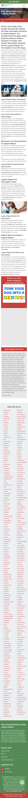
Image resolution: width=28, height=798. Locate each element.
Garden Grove (7, 585)
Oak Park (19, 447)
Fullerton (6, 583)
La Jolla (6, 635)
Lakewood (6, 662)
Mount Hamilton (21, 416)
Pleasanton (20, 495)
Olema (19, 452)
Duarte (5, 545)
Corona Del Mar (8, 516)
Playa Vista (20, 493)
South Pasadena (21, 626)
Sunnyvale (20, 645)
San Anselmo (20, 545)
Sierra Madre (20, 608)
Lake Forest (7, 658)
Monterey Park (7, 716)
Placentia (19, 489)
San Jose (19, 562)
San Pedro (20, 579)
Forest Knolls (7, 576)
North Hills (20, 437)
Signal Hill (20, 610)
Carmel (6, 483)
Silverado (19, 612)
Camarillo (6, 470)
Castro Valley (7, 493)
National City (20, 420)
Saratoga (19, 597)
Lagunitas (6, 653)
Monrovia (6, 708)
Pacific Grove (20, 460)
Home (2, 19)
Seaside (19, 603)
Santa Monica (21, 591)
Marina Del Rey (8, 693)
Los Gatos (6, 683)
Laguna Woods (8, 651)
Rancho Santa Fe (22, 522)
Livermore (6, 670)
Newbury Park (21, 427)
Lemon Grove (7, 668)
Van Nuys (19, 681)
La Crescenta (7, 631)
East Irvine (6, 547)
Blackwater (7, 454)
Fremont (6, 581)
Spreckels (20, 628)
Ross (18, 539)
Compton (6, 512)
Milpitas (6, 701)
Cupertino (6, 531)
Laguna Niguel (8, 19)
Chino (5, 501)
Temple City (20, 656)
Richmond (20, 535)
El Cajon (6, 549)
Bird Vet (3, 754)
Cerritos (6, 497)
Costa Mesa (7, 522)
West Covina (20, 693)
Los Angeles (7, 681)
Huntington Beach (8, 616)
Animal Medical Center (11, 796)
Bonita (5, 458)
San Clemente (21, 547)
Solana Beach (21, 616)
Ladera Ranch (7, 643)
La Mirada (6, 639)
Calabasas (7, 468)
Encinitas (6, 564)
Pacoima (19, 464)
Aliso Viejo (7, 418)
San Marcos (20, 572)
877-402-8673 (14, 2)
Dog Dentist (4, 756)
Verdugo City (20, 687)
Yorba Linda (20, 714)
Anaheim (6, 427)
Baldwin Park (7, 437)
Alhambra (6, 416)
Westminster (20, 701)
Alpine (5, 420)
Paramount (20, 474)
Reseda (19, 533)
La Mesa (6, 637)
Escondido (6, 568)
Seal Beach (20, 601)
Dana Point (7, 535)
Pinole (19, 487)
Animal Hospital (5, 751)
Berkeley (6, 449)
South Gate (20, 624)
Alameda (6, 412)
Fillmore (6, 572)
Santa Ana (20, 585)
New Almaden (21, 422)
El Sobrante (7, 558)
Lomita (5, 672)
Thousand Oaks (21, 658)
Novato (19, 445)
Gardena (6, 587)
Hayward (6, 612)
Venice (19, 683)
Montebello (7, 712)
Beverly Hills (7, 452)
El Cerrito (6, 551)
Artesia (6, 431)
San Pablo (20, 576)
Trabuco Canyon (21, 666)
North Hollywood (21, 439)
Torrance (19, 664)
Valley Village (21, 678)
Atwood (6, 433)
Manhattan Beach (8, 689)
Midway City (7, 697)
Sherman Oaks (21, 606)
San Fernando (21, 554)
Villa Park (19, 689)
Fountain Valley (8, 579)
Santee (19, 595)
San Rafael (20, 583)
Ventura (19, 685)
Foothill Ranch (8, 574)
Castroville (6, 495)
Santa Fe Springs (22, 589)
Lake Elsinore (7, 656)
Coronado (6, 518)
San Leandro (20, 568)
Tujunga (19, 668)
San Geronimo (21, 560)
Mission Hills (7, 703)
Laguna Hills (7, 647)
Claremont (6, 510)
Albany (6, 414)
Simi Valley (20, 614)
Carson (6, 491)
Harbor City (7, 603)
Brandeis (6, 460)
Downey (6, 543)
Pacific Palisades (22, 462)
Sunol (18, 647)
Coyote (6, 526)
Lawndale (6, 666)
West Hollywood (21, 697)
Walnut (19, 691)
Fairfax (5, 570)
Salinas (19, 543)
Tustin (19, 670)
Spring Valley (20, 631)
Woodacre (20, 710)
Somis (19, 620)
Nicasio (19, 435)
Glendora (6, 591)
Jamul (5, 626)
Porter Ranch (20, 512)
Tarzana (19, 653)
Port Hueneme (21, 506)
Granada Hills (7, 595)
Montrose (19, 410)
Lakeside (6, 660)
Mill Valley (6, 699)
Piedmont (19, 485)
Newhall (19, 429)
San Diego (20, 549)
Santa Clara (20, 587)
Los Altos (6, 678)
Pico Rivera (20, 483)
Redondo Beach (21, 531)
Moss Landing (21, 414)
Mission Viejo (7, 705)
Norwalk (19, 443)
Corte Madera (7, 520)
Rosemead (20, 537)
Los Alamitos (7, 676)
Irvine (5, 624)
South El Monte (21, 622)
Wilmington (20, 705)
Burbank (6, 466)
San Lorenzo (20, 570)
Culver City (7, 529)
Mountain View (21, 418)
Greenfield (6, 599)
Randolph (20, 529)
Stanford (19, 633)
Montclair (6, 710)
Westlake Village (21, 699)
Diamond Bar (7, 539)
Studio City (20, 639)
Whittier (19, 703)
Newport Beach (21, 431)
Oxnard (19, 458)
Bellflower (6, 443)
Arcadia (6, 429)
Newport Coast (21, 433)
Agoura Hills (7, 410)
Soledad (19, 618)
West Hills (20, 695)
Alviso (5, 424)
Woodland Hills (21, 712)
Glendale (6, 589)
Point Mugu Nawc (22, 497)
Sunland (19, 643)
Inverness (6, 622)
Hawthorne (7, 610)
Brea (5, 462)
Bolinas (6, 456)
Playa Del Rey (21, 491)
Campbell (6, 472)
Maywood (6, 695)
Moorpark (19, 412)
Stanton (19, 635)
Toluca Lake (20, 660)
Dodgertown (7, 541)
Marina (5, 691)
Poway (19, 514)
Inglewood (6, 620)
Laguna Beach (8, 645)
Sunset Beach (21, 649)
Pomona (19, 504)
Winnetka (19, 708)
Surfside (19, 651)
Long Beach (7, 674)
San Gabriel (20, 558)
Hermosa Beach (8, 614)
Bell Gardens (7, 441)
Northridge (20, 441)
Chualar (6, 506)
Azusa (5, 435)
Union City (20, 672)
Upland (19, 676)
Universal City (21, 674)
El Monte (6, 554)
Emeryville (6, 562)
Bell (5, 439)
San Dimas (20, 551)
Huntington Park (8, 618)
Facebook (20, 796)
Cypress (6, 533)
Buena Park (7, 464)
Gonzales (6, 593)
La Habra (6, 633)
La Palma (6, 641)
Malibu (5, 687)
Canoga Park (7, 474)
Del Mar (6, 537)
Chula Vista (7, 508)
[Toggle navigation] (23, 5)
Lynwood (6, 685)
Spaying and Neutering (7, 759)
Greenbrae (6, 597)
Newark (19, 424)
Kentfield (6, 628)
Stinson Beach (21, 637)
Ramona (19, 516)
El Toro (6, 560)
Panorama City (21, 472)
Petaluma (19, 481)
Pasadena (20, 477)
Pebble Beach (21, 479)
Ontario (19, 454)
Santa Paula (20, 593)
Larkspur (6, 664)
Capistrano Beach (8, 477)
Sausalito (19, 599)
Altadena (6, 422)
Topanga (19, 662)
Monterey (6, 714)
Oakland (19, 449)
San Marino (20, 574)
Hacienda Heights (8, 601)
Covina (6, 524)
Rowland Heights (22, 541)
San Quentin (20, 581)
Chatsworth (7, 499)
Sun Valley (20, 641)
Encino (6, 566)
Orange (19, 456)
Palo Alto (19, 466)
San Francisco (21, 556)
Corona (6, 514)
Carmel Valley (7, 489)
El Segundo (7, 556)
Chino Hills (7, 504)
